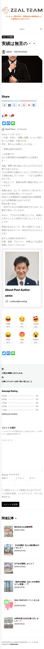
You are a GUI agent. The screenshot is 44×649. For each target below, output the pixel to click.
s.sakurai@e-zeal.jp (18, 301)
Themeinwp (13, 644)
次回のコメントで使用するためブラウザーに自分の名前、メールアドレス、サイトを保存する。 (22, 493)
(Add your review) (9, 414)
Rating (5, 475)
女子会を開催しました (23, 563)
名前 (5, 478)
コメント (7, 440)
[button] (22, 29)
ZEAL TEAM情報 (8, 37)
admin (9, 52)
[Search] (41, 29)
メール (19, 478)
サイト (32, 478)
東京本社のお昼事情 (22, 527)
